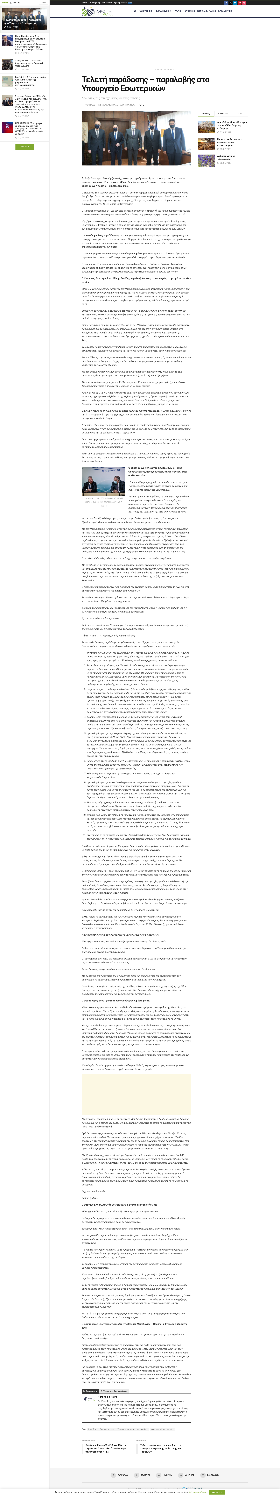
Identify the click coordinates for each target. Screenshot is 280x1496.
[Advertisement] (165, 42)
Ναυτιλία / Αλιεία (206, 10)
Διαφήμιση (95, 3)
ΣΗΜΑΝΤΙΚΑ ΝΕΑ (126, 105)
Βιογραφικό (91, 1391)
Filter (43, 3)
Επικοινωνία (107, 3)
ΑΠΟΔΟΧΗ (217, 1492)
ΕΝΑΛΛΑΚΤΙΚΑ (108, 105)
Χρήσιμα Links (120, 3)
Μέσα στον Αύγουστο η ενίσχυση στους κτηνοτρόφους (229, 142)
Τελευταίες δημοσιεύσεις (115, 1391)
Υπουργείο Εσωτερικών (162, 1429)
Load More (24, 147)
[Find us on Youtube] (240, 2)
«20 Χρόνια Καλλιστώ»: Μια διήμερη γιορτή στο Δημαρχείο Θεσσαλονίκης (29, 63)
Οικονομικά (145, 10)
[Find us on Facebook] (226, 2)
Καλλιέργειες (163, 10)
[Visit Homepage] (97, 11)
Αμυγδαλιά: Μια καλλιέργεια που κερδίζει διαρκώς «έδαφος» (232, 125)
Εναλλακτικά (225, 10)
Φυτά (178, 10)
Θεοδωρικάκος (107, 1429)
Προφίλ (85, 3)
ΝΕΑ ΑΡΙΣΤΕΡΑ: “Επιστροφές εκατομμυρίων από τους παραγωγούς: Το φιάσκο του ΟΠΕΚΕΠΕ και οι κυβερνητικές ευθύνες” (29, 128)
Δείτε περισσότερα (197, 1492)
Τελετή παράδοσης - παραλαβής (133, 1429)
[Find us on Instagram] (244, 2)
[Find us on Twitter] (230, 2)
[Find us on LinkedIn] (235, 2)
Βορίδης (92, 1429)
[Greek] (131, 2)
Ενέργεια (190, 10)
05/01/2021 (91, 105)
